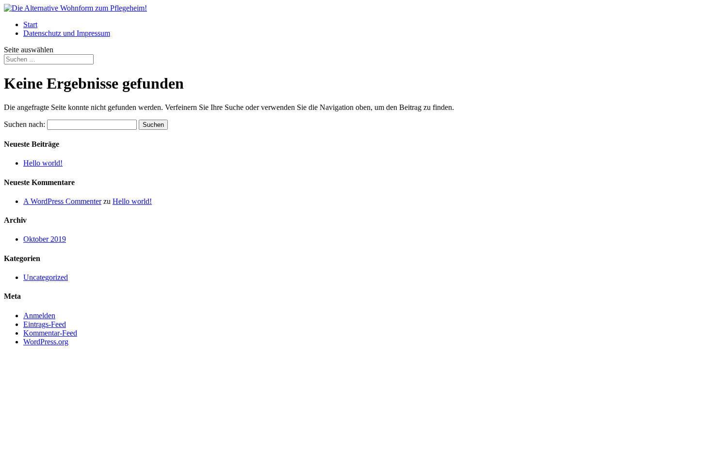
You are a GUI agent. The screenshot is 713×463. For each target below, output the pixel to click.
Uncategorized (45, 277)
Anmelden (39, 315)
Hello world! (43, 163)
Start (30, 24)
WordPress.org (45, 342)
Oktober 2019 (44, 239)
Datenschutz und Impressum (66, 33)
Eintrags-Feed (44, 324)
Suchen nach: (24, 124)
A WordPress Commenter (62, 201)
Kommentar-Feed (50, 333)
